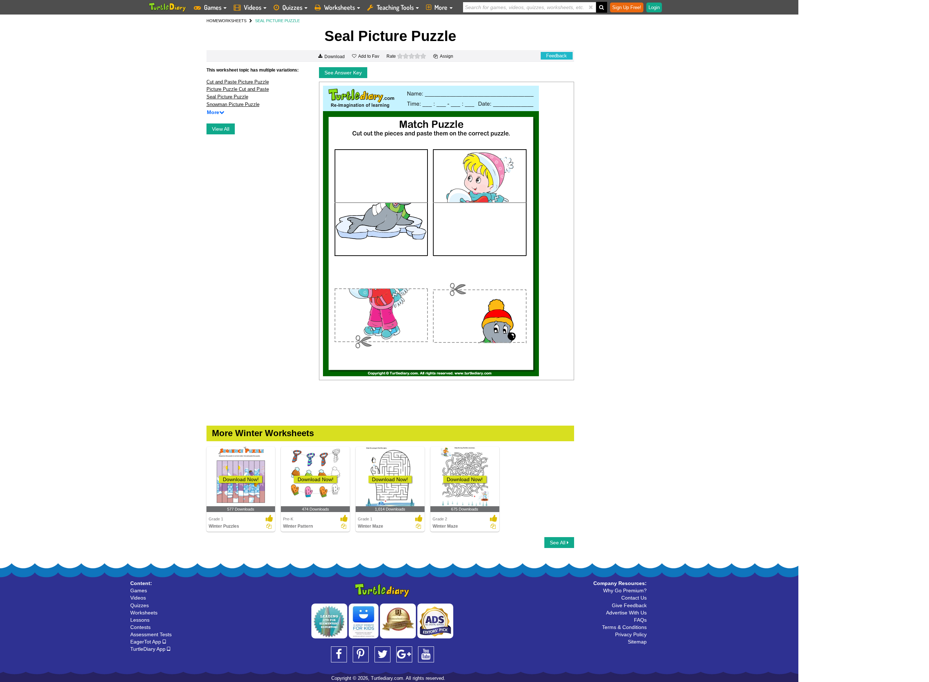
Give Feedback (629, 605)
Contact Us (634, 598)
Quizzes (292, 7)
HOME (212, 21)
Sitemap (637, 642)
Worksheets (339, 7)
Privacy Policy (631, 634)
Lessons (140, 620)
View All (220, 129)
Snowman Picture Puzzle (232, 104)
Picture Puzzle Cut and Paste (237, 89)
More (441, 7)
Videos (252, 7)
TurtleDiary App (148, 649)
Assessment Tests (151, 634)
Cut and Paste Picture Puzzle (237, 82)
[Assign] (268, 526)
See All (558, 542)
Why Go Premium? (625, 590)
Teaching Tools (395, 7)
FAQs (640, 620)
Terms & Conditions (624, 627)
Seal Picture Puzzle (227, 97)
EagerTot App (146, 642)
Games (212, 7)
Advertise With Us (626, 613)
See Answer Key (343, 73)
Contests (140, 627)
